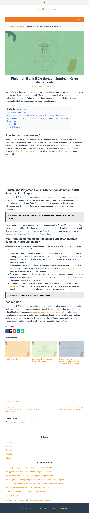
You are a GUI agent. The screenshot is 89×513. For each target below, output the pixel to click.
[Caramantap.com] (44, 9)
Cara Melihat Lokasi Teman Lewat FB (17, 360)
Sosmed (8, 449)
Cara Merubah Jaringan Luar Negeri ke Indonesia (42, 360)
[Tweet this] (10, 331)
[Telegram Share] (18, 331)
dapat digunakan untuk (25, 151)
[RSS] (44, 2)
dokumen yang (33, 233)
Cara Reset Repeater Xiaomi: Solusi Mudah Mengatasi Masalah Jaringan (22, 409)
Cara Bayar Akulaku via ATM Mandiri (72, 408)
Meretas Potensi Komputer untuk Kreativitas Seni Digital (28, 487)
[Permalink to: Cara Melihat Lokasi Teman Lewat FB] (17, 349)
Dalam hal (39, 203)
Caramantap (15, 401)
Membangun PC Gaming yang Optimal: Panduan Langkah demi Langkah (34, 479)
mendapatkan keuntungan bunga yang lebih (46, 312)
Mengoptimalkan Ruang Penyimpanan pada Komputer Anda (29, 475)
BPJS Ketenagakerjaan (64, 145)
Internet (8, 441)
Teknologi (9, 454)
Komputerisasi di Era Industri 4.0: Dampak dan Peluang (27, 499)
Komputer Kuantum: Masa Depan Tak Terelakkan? (25, 491)
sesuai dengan (15, 286)
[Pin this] (14, 331)
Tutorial (8, 458)
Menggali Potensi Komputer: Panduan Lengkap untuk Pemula (29, 471)
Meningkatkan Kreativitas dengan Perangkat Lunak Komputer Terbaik (33, 495)
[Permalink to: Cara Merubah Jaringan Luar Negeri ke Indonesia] (44, 349)
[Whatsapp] (22, 331)
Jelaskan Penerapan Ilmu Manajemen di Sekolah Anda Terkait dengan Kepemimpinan (69, 361)
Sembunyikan (21, 109)
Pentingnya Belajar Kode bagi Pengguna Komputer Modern (28, 467)
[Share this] (7, 331)
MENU (80, 19)
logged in (19, 422)
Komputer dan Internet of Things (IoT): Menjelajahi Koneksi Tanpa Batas (34, 483)
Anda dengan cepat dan (68, 268)
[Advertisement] (44, 172)
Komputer (9, 445)
